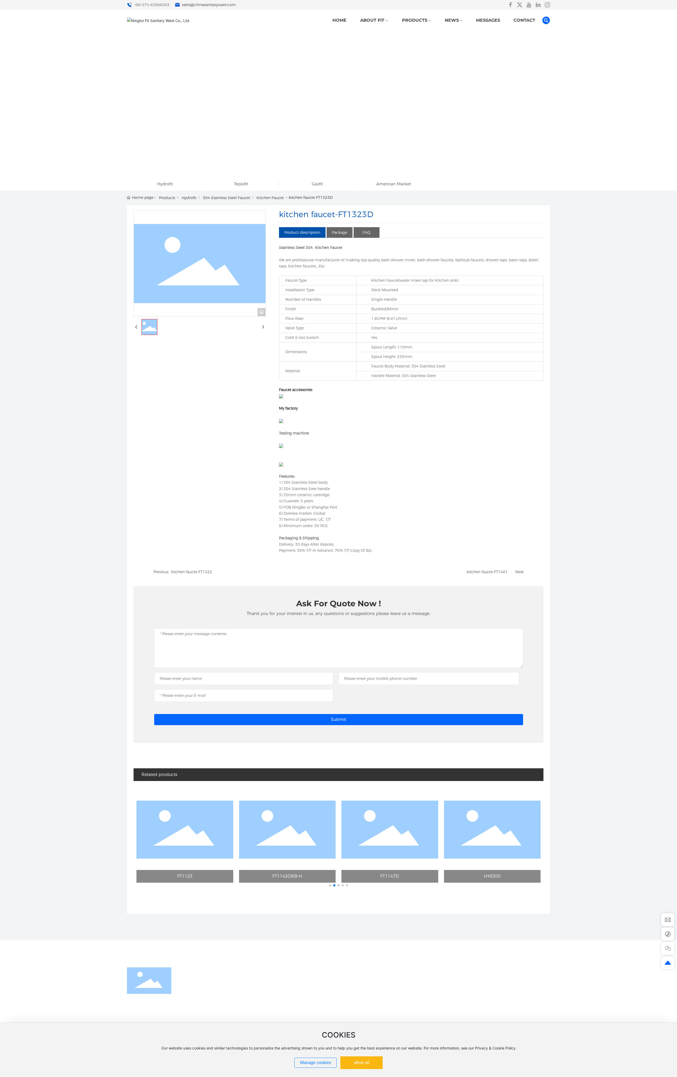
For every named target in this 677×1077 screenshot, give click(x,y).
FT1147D (389, 876)
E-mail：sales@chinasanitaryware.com (496, 1007)
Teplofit (241, 183)
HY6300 (492, 876)
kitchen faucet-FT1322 (191, 571)
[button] (330, 885)
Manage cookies (315, 1062)
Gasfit (317, 183)
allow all (361, 1062)
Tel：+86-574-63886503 (483, 999)
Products (167, 197)
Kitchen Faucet (270, 197)
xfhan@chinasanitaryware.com (489, 1016)
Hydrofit (165, 183)
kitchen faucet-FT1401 (487, 571)
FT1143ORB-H (287, 876)
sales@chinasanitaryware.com (208, 4)
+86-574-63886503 (151, 4)
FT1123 (185, 876)
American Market (393, 183)
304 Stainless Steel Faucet (226, 197)
